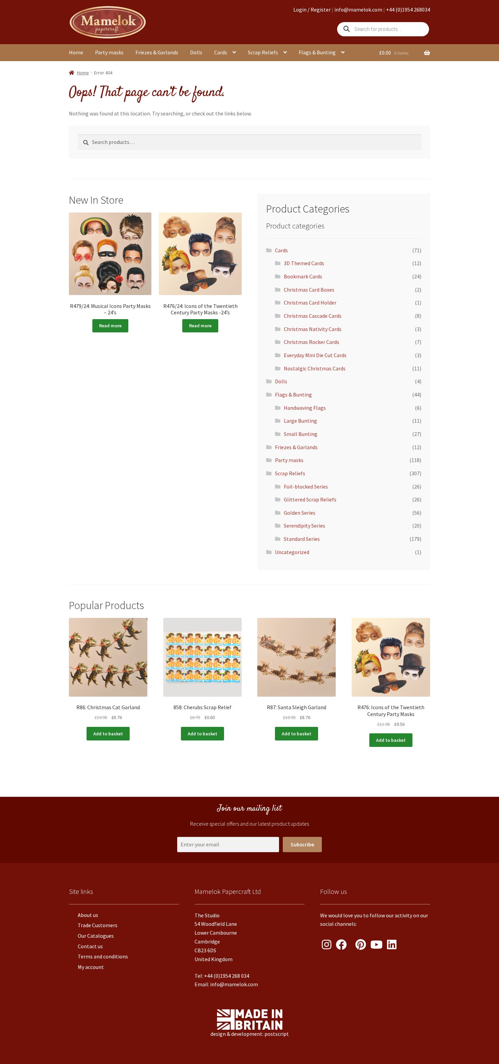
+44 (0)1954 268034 (408, 9)
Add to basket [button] (108, 734)
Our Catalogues (96, 935)
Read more (110, 326)
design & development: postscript (249, 1033)
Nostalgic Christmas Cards (315, 368)
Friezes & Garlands (156, 52)
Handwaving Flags (305, 407)
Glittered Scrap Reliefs (310, 499)
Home (76, 52)
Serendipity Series (304, 525)
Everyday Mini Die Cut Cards (315, 355)
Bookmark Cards (303, 276)
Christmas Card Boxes (309, 289)
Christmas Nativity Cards (312, 329)
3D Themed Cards (304, 263)
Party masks (109, 52)
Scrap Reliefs (263, 52)
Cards (220, 52)
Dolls (196, 52)
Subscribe (302, 844)
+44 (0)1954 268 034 (226, 975)
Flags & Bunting (317, 52)
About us (88, 915)
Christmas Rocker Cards (311, 341)
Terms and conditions (103, 956)
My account (91, 967)
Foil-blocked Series (306, 486)
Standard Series (302, 538)
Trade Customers (97, 925)
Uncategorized (292, 552)
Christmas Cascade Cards (312, 315)
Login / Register (312, 9)
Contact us (90, 946)
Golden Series (299, 512)
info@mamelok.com (358, 9)
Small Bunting (300, 433)
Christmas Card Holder (310, 302)
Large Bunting (300, 420)
